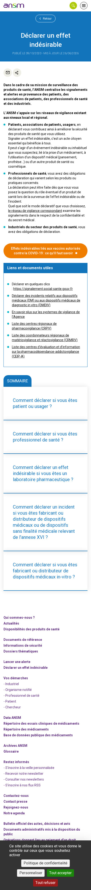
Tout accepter (60, 873)
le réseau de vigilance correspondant (35, 211)
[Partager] (17, 72)
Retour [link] (47, 18)
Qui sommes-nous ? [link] (19, 617)
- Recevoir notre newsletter (23, 773)
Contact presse (15, 801)
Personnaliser (30, 873)
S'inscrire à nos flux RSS (23, 785)
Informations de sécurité (23, 645)
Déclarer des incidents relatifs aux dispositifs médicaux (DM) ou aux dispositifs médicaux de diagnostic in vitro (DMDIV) (46, 300)
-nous (16, 807)
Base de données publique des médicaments (38, 735)
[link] (14, 5)
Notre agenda (14, 813)
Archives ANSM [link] (15, 745)
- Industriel (11, 684)
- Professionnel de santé (21, 695)
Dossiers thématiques (21, 651)
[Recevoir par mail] (8, 72)
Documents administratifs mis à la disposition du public (42, 832)
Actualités (11, 623)
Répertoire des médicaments (26, 729)
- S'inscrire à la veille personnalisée (29, 768)
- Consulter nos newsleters (24, 779)
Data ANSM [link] (12, 718)
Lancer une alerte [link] (17, 662)
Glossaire (11, 751)
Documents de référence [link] (23, 640)
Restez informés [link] (16, 762)
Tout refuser (45, 882)
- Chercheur (12, 707)
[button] (73, 5)
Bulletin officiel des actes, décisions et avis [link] (37, 823)
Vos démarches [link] (16, 678)
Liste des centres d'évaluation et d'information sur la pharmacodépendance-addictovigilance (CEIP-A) (46, 351)
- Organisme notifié (18, 690)
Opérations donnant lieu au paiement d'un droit (40, 840)
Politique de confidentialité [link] (45, 863)
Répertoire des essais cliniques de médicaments (41, 723)
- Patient (10, 701)
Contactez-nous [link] (16, 796)
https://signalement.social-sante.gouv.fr (43, 289)
